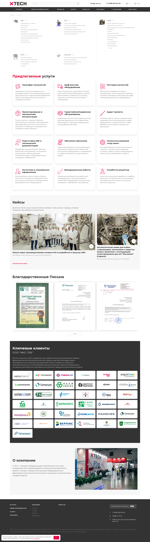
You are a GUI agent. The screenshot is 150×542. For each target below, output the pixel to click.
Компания (36, 504)
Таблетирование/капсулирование (74, 31)
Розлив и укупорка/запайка (115, 35)
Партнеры (13, 515)
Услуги (12, 511)
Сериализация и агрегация (72, 61)
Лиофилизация (112, 37)
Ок (56, 537)
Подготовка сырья (70, 23)
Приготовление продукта (29, 61)
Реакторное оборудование (29, 29)
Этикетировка (111, 45)
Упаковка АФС (25, 42)
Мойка (109, 31)
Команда (34, 508)
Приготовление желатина (29, 59)
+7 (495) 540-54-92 (113, 3)
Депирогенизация (112, 33)
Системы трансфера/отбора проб (31, 36)
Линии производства (18, 508)
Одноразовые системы (28, 23)
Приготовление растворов (115, 23)
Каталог (13, 504)
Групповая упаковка (70, 63)
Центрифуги (25, 25)
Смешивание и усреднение (29, 33)
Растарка (24, 31)
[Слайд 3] (76, 333)
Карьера (34, 513)
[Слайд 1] (73, 333)
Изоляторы (24, 40)
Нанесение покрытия (71, 33)
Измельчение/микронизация (29, 38)
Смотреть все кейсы (19, 263)
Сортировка (25, 63)
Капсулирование (26, 57)
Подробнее (36, 538)
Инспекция (111, 43)
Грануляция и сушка (70, 27)
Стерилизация (112, 41)
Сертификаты (36, 515)
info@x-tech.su (95, 3)
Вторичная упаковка (70, 59)
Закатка (110, 39)
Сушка (23, 66)
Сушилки (24, 27)
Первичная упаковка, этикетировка (75, 57)
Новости (62, 504)
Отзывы (34, 510)
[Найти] (78, 3)
